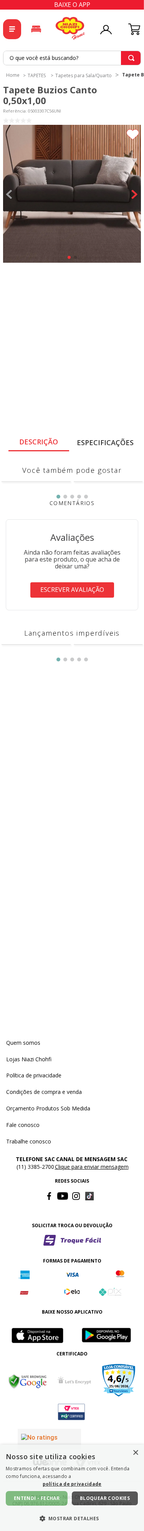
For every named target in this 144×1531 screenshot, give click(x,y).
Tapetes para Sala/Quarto (83, 75)
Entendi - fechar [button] (37, 1498)
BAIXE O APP (72, 4)
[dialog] (72, 1488)
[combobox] (72, 58)
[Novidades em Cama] (36, 29)
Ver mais (72, 521)
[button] (72, 194)
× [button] (135, 1453)
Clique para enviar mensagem (92, 1249)
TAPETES (37, 75)
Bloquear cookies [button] (105, 1498)
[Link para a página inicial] (13, 75)
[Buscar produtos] (131, 58)
